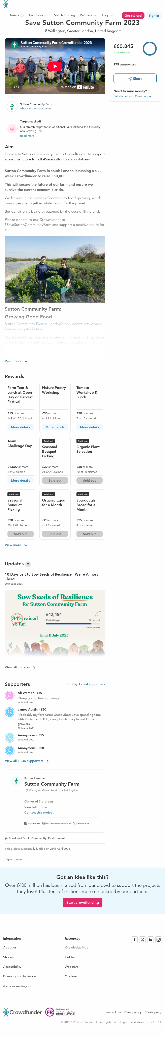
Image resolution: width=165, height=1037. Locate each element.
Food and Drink (19, 838)
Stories (8, 957)
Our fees (71, 976)
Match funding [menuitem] (64, 15)
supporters (124, 64)
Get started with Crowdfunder (132, 96)
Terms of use (113, 1012)
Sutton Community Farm (24, 324)
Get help (71, 957)
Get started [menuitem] (133, 15)
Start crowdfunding (82, 902)
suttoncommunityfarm (58, 823)
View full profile (35, 807)
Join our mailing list (17, 986)
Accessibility (12, 967)
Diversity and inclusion (19, 976)
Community (38, 838)
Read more (27, 136)
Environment (56, 838)
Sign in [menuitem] (154, 15)
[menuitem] (39, 15)
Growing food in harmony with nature (38, 350)
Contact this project (39, 812)
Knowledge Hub (77, 947)
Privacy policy (132, 1012)
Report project (14, 859)
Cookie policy (153, 1012)
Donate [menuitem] (14, 15)
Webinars (71, 967)
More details (20, 427)
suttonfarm (34, 823)
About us (9, 947)
